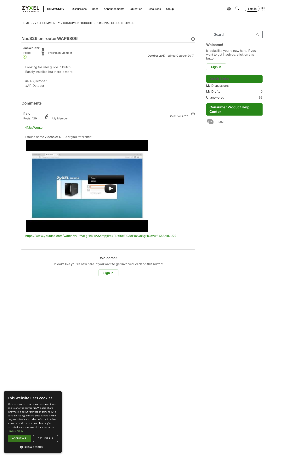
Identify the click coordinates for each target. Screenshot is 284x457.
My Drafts (234, 91)
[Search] (257, 34)
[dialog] (33, 422)
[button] (193, 39)
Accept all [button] (19, 438)
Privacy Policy (15, 430)
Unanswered (234, 97)
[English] (41, 8)
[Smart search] (237, 8)
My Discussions (217, 86)
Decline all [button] (45, 438)
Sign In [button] (108, 273)
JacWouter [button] (31, 48)
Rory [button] (27, 114)
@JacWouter (34, 127)
